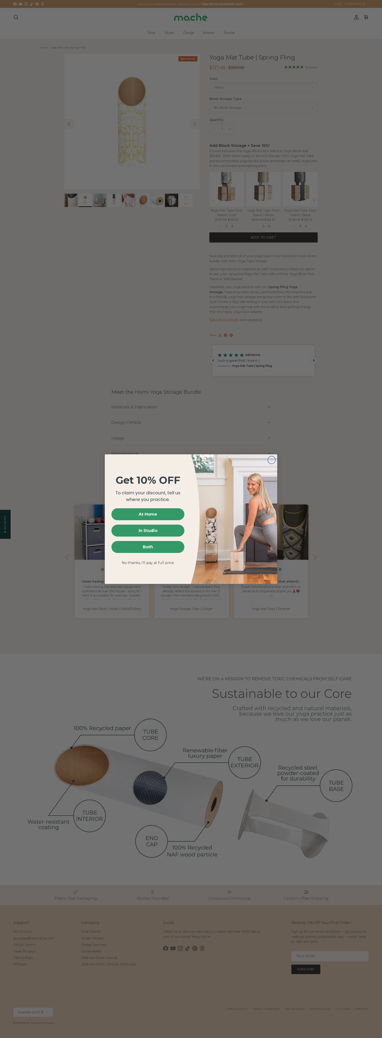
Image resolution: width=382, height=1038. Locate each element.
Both (148, 547)
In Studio (148, 530)
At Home (148, 514)
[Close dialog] (271, 460)
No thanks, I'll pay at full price (148, 563)
